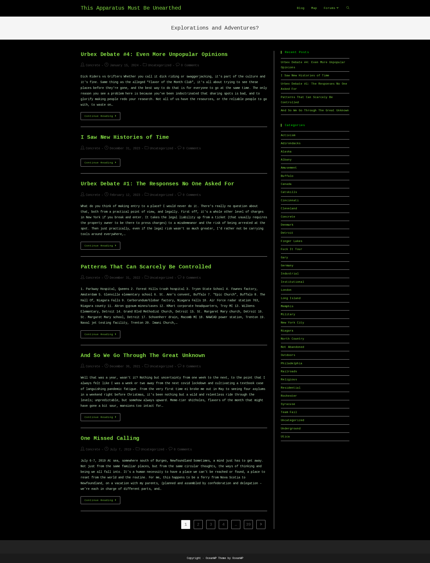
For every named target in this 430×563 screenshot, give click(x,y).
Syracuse (288, 404)
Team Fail (289, 412)
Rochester (289, 396)
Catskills (289, 192)
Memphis (287, 306)
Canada (286, 184)
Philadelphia (291, 363)
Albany (286, 159)
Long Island (291, 298)
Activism (288, 135)
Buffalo (287, 176)
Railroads (289, 371)
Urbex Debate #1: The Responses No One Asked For (157, 184)
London (286, 290)
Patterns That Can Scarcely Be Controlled (146, 267)
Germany (287, 265)
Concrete (93, 65)
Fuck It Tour (291, 249)
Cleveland (289, 208)
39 (248, 524)
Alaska (286, 151)
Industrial (290, 273)
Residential (291, 388)
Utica (285, 436)
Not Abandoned (292, 347)
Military (288, 314)
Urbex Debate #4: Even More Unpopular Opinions (154, 54)
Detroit (287, 233)
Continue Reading (102, 117)
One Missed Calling (110, 438)
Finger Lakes (291, 241)
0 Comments (190, 65)
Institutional (292, 282)
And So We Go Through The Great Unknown (143, 356)
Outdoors (288, 355)
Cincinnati (290, 200)
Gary (284, 257)
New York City (292, 322)
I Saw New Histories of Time (125, 137)
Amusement (289, 167)
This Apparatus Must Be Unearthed (131, 8)
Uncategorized (159, 65)
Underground (291, 428)
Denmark (287, 225)
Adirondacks (291, 143)
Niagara (287, 330)
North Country (292, 338)
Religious (289, 379)
